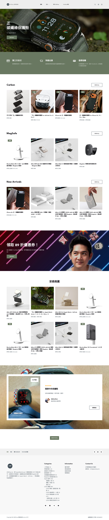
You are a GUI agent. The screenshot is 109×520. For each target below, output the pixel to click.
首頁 (41, 4)
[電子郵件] (101, 452)
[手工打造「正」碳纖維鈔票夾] (18, 101)
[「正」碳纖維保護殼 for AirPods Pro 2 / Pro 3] (42, 101)
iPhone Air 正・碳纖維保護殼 (63, 115)
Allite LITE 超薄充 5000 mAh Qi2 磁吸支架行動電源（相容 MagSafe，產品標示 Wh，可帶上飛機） (90, 214)
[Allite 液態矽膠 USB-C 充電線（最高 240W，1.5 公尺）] (42, 198)
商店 (47, 4)
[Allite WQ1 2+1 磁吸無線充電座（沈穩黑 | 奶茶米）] (66, 149)
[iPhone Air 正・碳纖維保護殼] (66, 101)
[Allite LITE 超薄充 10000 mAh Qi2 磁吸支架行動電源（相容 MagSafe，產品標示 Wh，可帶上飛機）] (66, 198)
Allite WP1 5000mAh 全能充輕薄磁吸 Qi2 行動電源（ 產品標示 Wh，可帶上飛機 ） (18, 314)
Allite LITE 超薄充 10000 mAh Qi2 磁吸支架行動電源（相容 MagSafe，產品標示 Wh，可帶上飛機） (66, 214)
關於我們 (67, 467)
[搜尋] (95, 4)
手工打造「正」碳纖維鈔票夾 (15, 115)
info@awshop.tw (95, 469)
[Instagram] (98, 452)
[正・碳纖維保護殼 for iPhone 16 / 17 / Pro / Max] (91, 101)
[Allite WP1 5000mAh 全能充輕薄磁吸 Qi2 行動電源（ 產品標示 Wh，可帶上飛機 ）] (18, 298)
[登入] (98, 4)
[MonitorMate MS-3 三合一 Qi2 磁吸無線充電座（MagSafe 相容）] (18, 149)
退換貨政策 (68, 471)
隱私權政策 (68, 469)
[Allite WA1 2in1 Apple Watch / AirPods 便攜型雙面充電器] (66, 298)
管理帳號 (67, 473)
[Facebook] (94, 452)
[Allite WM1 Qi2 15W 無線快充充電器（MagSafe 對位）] (42, 149)
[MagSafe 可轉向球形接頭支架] (91, 149)
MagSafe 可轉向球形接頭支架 (88, 164)
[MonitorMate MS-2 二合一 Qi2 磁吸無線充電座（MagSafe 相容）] (18, 333)
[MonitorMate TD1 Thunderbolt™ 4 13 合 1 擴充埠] (91, 333)
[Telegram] (54, 505)
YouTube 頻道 (66, 4)
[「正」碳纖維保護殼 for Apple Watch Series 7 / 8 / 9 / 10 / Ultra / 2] (42, 298)
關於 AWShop (56, 4)
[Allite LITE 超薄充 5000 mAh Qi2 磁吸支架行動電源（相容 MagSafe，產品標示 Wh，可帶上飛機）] (91, 198)
